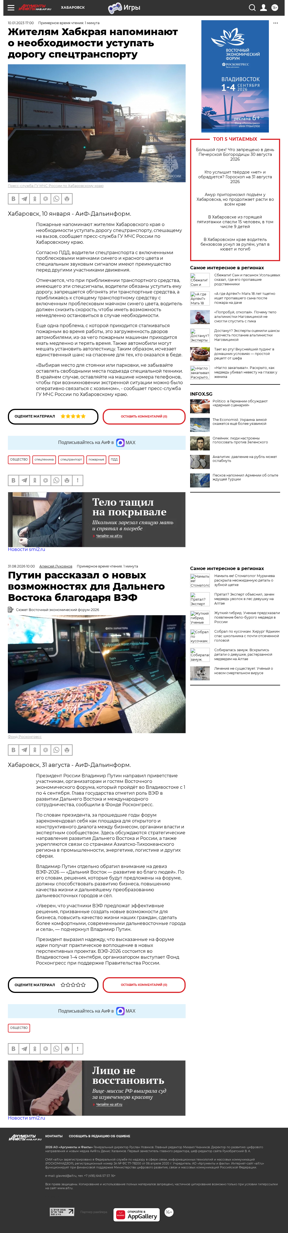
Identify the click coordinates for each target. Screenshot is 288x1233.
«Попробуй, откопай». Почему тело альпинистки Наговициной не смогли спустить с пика (245, 316)
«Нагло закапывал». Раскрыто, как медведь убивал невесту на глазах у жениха (245, 372)
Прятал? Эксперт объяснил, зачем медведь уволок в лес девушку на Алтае (244, 598)
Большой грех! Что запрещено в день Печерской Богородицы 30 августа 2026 (235, 154)
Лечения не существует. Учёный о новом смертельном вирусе (243, 670)
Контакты (53, 1136)
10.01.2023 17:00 (21, 23)
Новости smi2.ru (26, 549)
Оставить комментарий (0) (144, 416)
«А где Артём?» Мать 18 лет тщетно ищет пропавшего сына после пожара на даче (244, 298)
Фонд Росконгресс (25, 737)
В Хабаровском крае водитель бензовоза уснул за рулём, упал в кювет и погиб (235, 244)
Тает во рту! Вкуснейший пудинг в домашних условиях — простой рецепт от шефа (244, 353)
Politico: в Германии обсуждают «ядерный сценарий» (240, 403)
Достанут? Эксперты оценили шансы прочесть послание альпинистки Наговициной (247, 335)
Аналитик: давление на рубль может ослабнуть (245, 459)
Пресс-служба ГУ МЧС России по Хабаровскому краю (56, 186)
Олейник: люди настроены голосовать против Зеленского (240, 440)
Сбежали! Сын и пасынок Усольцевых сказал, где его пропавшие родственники (247, 279)
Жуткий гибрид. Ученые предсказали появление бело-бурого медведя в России (247, 617)
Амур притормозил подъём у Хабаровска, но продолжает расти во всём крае (235, 199)
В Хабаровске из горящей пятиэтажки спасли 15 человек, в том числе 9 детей (235, 222)
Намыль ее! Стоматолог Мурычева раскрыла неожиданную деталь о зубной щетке (244, 580)
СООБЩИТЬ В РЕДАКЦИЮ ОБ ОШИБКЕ (99, 1136)
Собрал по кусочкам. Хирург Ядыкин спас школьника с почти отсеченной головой (247, 635)
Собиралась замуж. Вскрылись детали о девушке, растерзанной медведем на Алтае (243, 654)
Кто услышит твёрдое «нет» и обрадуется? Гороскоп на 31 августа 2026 (235, 177)
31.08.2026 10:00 (21, 566)
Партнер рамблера (93, 1212)
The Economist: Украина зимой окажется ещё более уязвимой (240, 422)
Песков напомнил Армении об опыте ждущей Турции (245, 477)
